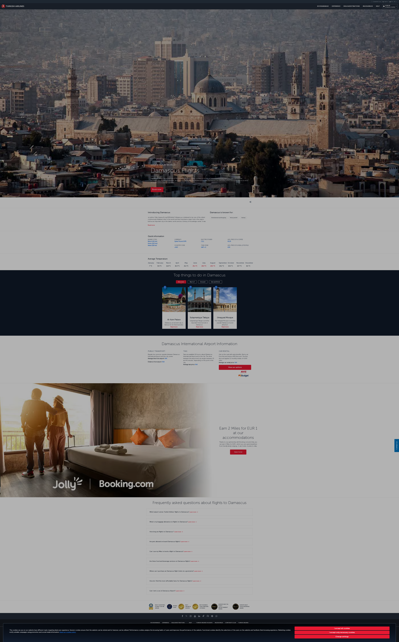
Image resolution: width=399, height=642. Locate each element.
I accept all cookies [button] (342, 628)
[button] (342, 636)
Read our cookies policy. (68, 632)
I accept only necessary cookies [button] (342, 632)
